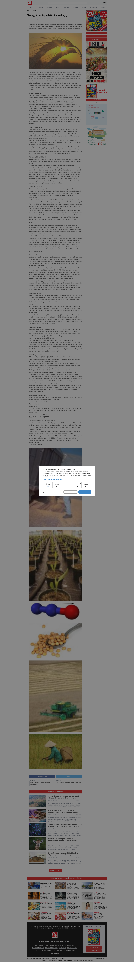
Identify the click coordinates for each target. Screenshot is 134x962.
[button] (67, 479)
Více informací (57, 477)
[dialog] (67, 481)
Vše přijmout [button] (84, 492)
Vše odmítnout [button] (70, 492)
